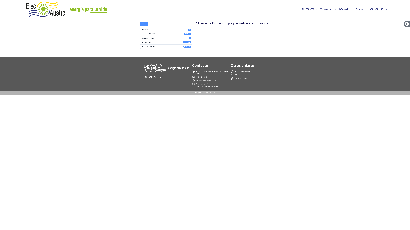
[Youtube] (376, 9)
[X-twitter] (381, 9)
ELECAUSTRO (308, 9)
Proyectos (360, 9)
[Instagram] (387, 9)
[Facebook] (371, 9)
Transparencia (326, 9)
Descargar (144, 24)
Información (344, 9)
